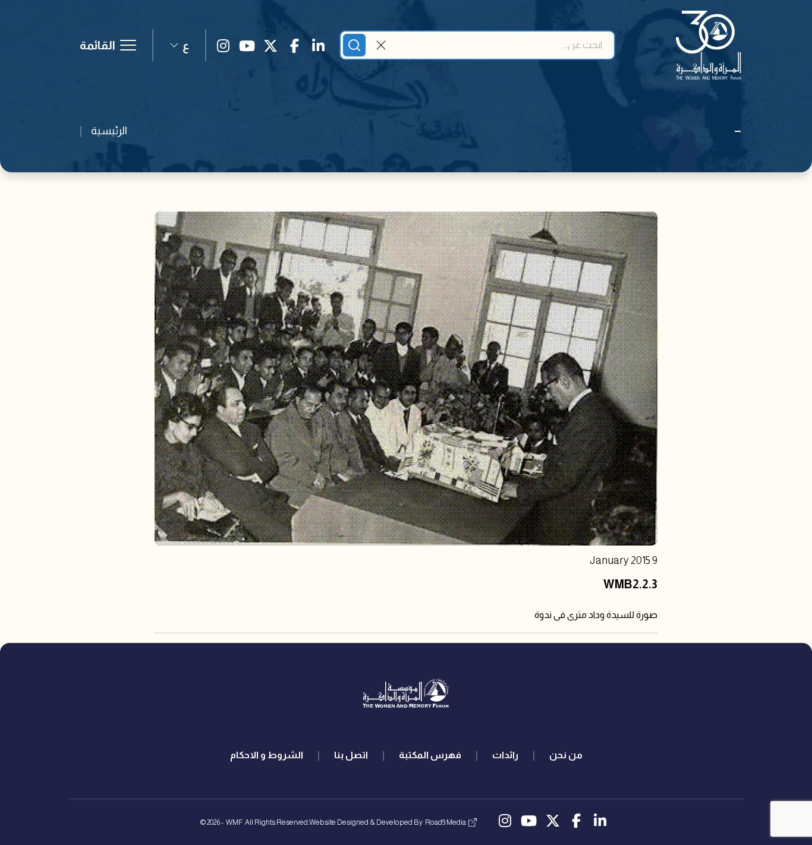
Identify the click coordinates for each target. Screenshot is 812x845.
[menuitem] (566, 755)
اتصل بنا (351, 755)
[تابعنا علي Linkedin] (318, 45)
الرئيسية (109, 131)
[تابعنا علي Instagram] (222, 45)
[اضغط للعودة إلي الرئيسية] (708, 45)
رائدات (505, 755)
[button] (179, 45)
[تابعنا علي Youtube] (246, 45)
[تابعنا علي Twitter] (270, 45)
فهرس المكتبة (430, 755)
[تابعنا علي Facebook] (294, 45)
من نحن (566, 755)
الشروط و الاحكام (266, 755)
